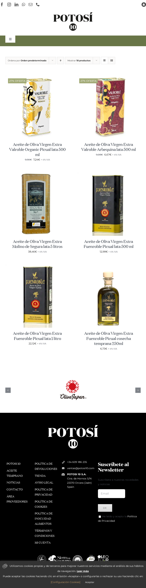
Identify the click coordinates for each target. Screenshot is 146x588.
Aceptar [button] (89, 582)
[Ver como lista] (111, 60)
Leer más (83, 571)
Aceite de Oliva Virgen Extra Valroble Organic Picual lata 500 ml (37, 150)
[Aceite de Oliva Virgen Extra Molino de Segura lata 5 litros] (37, 174)
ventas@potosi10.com (80, 468)
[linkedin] (16, 4)
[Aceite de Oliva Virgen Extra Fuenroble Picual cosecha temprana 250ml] (109, 265)
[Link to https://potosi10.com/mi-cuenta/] (144, 4)
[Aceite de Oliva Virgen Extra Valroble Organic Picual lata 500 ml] (37, 77)
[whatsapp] (23, 4)
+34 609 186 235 (77, 462)
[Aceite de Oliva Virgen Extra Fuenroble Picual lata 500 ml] (109, 174)
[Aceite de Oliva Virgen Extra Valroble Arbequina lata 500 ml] (109, 77)
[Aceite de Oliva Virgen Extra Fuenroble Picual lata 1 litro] (37, 265)
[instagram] (9, 4)
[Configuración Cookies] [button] (65, 582)
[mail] (30, 4)
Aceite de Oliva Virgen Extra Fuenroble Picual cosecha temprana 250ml (108, 339)
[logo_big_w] (73, 424)
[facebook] (2, 4)
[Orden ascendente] (60, 60)
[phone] (38, 4)
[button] (8, 390)
